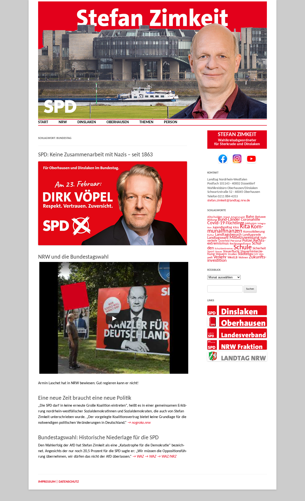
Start (43, 122)
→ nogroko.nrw (139, 423)
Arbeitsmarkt (238, 217)
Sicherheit (259, 248)
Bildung (212, 219)
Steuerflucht (231, 251)
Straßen (232, 254)
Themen (146, 122)
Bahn (250, 217)
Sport (210, 251)
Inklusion (251, 223)
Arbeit (226, 217)
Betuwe (260, 217)
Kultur (210, 235)
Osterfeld (224, 241)
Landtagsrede (252, 234)
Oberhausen (118, 122)
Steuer (218, 251)
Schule (243, 247)
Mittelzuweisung (244, 237)
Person (170, 122)
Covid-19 (216, 223)
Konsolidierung (254, 232)
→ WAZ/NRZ (167, 457)
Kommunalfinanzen (235, 229)
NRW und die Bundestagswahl (73, 257)
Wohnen (243, 257)
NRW (63, 122)
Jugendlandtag (222, 227)
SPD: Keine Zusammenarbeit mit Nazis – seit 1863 (95, 155)
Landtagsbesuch (228, 235)
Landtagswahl (218, 238)
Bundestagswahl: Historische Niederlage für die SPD (98, 438)
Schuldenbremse (224, 248)
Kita (245, 227)
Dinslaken (86, 122)
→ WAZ (138, 457)
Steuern (221, 254)
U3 (256, 254)
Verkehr (220, 257)
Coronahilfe (250, 220)
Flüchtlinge (235, 223)
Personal (235, 240)
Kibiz (236, 227)
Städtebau (245, 254)
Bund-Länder (229, 220)
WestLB (233, 257)
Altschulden (214, 217)
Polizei (247, 241)
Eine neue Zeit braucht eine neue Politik (84, 398)
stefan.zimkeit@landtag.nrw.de (228, 200)
